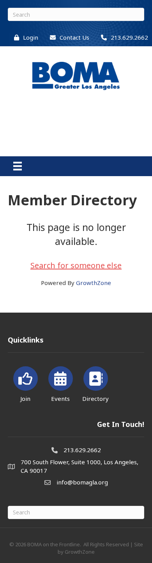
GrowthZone (93, 283)
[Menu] (17, 166)
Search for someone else (76, 265)
